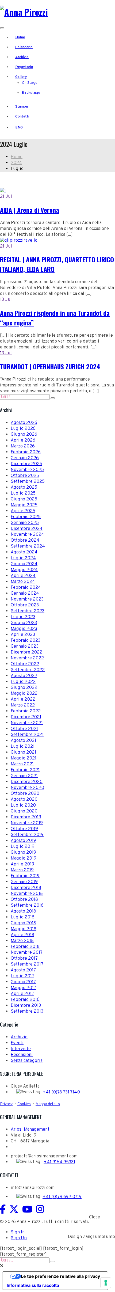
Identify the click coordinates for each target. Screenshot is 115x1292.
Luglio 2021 (22, 747)
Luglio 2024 (23, 558)
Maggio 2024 (24, 570)
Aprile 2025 (23, 511)
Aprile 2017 (22, 994)
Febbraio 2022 (26, 711)
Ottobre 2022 (25, 664)
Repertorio (24, 67)
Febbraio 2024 (26, 588)
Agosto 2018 (23, 911)
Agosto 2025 (24, 488)
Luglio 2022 (23, 682)
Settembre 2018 (27, 906)
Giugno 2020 (24, 811)
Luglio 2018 (22, 917)
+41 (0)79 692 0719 (62, 1197)
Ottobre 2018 (24, 900)
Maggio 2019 (23, 858)
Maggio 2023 (24, 629)
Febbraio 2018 (25, 947)
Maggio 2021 (23, 758)
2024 (16, 163)
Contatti (22, 116)
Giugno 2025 (24, 499)
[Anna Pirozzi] (24, 12)
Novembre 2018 (27, 894)
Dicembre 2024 (27, 529)
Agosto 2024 (24, 552)
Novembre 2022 (27, 658)
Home (20, 37)
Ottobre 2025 (25, 476)
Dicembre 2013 (26, 1006)
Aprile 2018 (22, 935)
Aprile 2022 (23, 699)
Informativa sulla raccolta (33, 1285)
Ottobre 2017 (24, 959)
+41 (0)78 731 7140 (61, 1092)
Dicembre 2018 (26, 888)
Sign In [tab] (18, 1232)
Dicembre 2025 (26, 464)
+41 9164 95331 (59, 1162)
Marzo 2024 (23, 582)
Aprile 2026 (23, 440)
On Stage (29, 83)
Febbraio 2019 (25, 876)
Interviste (21, 1049)
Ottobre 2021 (24, 729)
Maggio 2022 (24, 694)
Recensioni (22, 1055)
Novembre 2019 (27, 823)
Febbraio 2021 (25, 770)
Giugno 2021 (23, 752)
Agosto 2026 (24, 423)
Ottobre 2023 (25, 605)
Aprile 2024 (23, 576)
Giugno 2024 (24, 564)
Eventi (17, 1043)
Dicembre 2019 (26, 817)
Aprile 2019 (22, 864)
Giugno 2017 (23, 982)
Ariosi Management (30, 1130)
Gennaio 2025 (25, 523)
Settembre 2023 (27, 611)
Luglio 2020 (23, 805)
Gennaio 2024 (25, 593)
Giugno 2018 (23, 923)
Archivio (22, 57)
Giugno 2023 (24, 623)
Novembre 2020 (27, 788)
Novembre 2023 (27, 599)
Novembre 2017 (27, 953)
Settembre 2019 (27, 835)
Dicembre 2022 (26, 652)
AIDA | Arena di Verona (29, 210)
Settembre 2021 (27, 735)
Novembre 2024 (27, 535)
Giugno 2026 (24, 435)
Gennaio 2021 (24, 776)
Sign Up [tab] (19, 1238)
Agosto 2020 (24, 800)
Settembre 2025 (28, 482)
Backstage (31, 92)
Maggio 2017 (23, 988)
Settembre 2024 (28, 546)
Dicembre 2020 (27, 782)
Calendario (24, 47)
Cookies (24, 1104)
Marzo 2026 (23, 446)
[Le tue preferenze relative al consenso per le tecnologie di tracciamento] (106, 1283)
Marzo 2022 (23, 705)
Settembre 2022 (28, 670)
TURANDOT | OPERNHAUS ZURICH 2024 (50, 366)
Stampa (21, 106)
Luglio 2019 (22, 847)
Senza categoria (27, 1061)
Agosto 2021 (23, 741)
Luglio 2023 (23, 617)
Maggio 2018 (23, 929)
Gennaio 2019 (24, 882)
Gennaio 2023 (25, 646)
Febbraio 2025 (26, 517)
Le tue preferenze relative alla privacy (60, 1276)
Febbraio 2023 (25, 641)
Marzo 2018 (22, 941)
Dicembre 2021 (26, 717)
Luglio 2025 (23, 493)
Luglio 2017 (22, 976)
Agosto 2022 (24, 676)
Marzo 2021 (22, 764)
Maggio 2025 (24, 505)
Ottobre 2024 (25, 541)
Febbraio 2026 (26, 452)
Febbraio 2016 (25, 1000)
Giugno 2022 (24, 688)
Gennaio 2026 (25, 458)
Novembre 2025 (27, 470)
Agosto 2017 (23, 970)
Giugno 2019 (23, 853)
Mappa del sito (48, 1104)
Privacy (6, 1104)
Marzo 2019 (22, 870)
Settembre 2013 (27, 1011)
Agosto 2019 (23, 841)
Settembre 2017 (27, 964)
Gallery (21, 77)
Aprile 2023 (23, 635)
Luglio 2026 (23, 429)
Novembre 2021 (27, 723)
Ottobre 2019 (24, 829)
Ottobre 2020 (25, 794)
